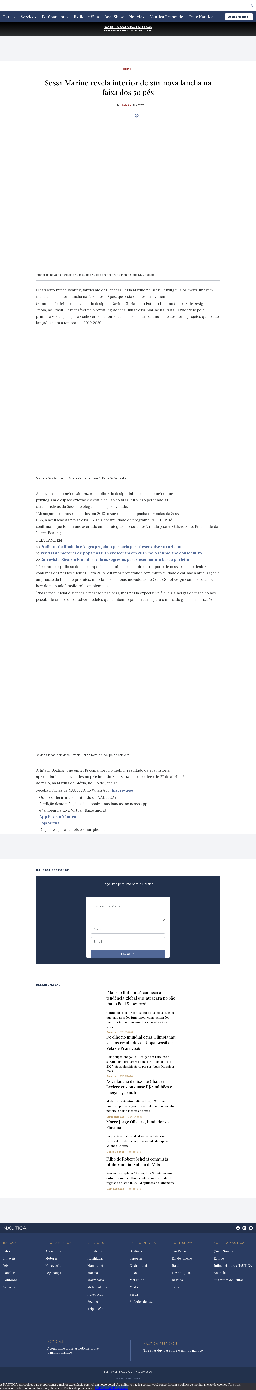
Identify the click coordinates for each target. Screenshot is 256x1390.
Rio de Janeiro (182, 1258)
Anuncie (220, 1273)
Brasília (177, 1280)
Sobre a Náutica (229, 1242)
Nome (98, 929)
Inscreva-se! (123, 790)
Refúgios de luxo (142, 1302)
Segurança (53, 1273)
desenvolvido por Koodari (128, 1378)
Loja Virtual (50, 823)
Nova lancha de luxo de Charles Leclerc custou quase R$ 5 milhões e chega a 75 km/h (139, 1086)
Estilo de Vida (86, 16)
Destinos (136, 1251)
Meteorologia (97, 1287)
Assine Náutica (238, 16)
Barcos (9, 16)
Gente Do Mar (115, 1151)
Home (127, 69)
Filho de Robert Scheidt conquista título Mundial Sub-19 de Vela (137, 1161)
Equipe (219, 1258)
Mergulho (137, 1280)
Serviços (28, 16)
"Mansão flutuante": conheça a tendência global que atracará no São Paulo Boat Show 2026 (140, 998)
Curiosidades (115, 1116)
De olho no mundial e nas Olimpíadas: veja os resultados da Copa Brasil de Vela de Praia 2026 (141, 1042)
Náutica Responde (166, 16)
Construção (95, 1251)
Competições (115, 1188)
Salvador (178, 1287)
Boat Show (114, 16)
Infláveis (9, 1258)
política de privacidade (118, 1372)
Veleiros (9, 1287)
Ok (97, 1388)
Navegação (53, 1266)
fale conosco (143, 1372)
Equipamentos (55, 16)
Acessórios (53, 1251)
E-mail (98, 941)
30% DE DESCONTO (139, 30)
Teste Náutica (201, 16)
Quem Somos (223, 1251)
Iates (6, 1251)
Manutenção (96, 1266)
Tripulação (95, 1309)
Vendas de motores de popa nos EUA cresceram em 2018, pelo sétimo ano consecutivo (121, 553)
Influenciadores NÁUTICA (233, 1266)
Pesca (134, 1294)
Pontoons (10, 1280)
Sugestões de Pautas (228, 1280)
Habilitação (95, 1258)
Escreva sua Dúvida (107, 906)
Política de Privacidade (113, 1388)
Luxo (133, 1273)
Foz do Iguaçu (182, 1273)
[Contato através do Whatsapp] (233, 1230)
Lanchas (9, 1273)
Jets (5, 1266)
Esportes (136, 1258)
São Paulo (179, 1251)
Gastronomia (139, 1266)
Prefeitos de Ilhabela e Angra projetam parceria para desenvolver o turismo (110, 546)
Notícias (136, 16)
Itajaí (175, 1266)
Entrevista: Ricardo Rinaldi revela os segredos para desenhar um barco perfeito (114, 559)
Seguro (92, 1302)
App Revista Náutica (57, 816)
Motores (51, 1258)
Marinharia (95, 1280)
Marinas (93, 1273)
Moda (134, 1287)
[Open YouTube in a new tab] (136, 116)
